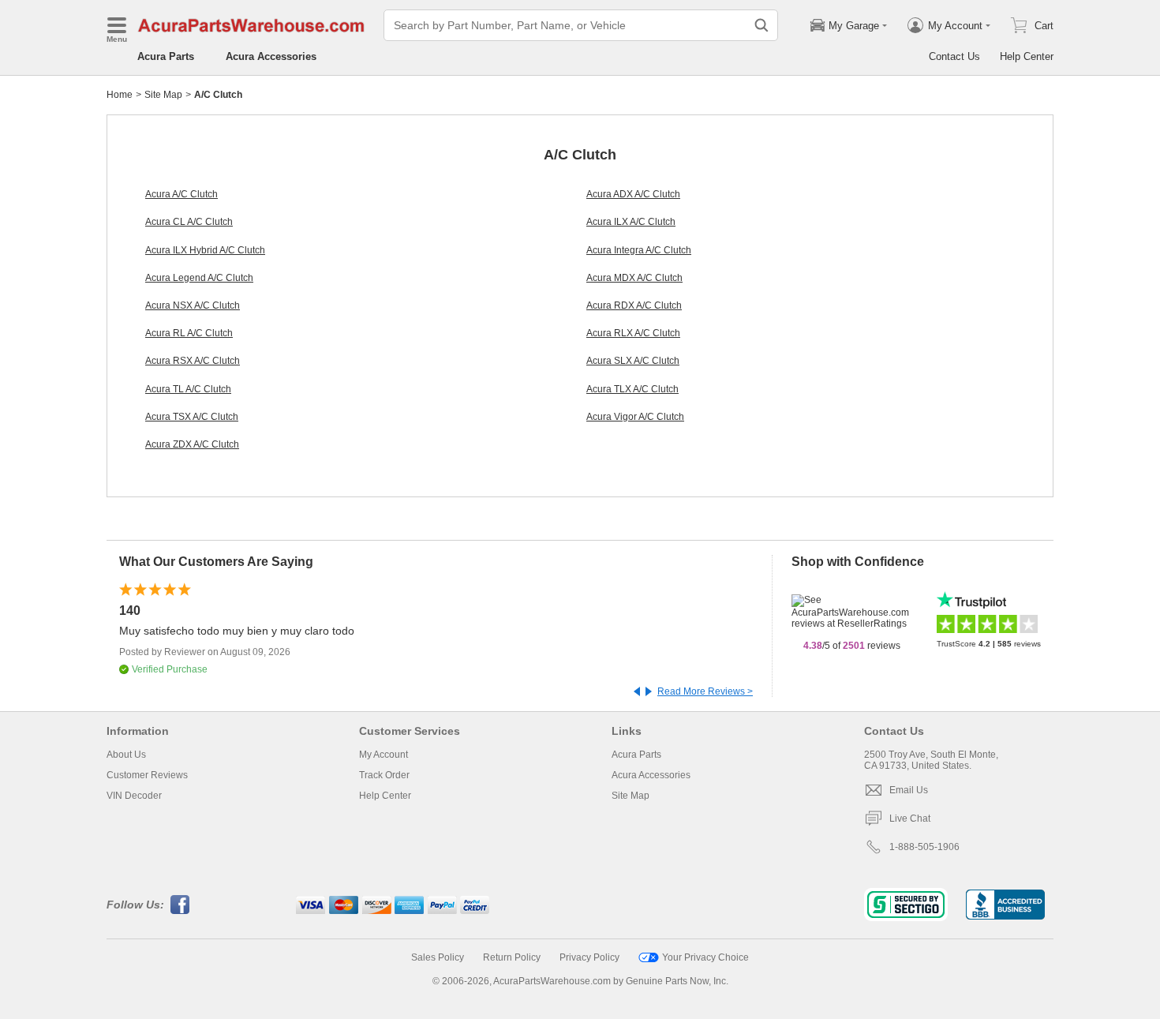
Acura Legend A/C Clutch (199, 277)
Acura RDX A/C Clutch (634, 305)
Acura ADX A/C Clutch (633, 194)
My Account (383, 754)
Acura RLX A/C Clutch (633, 333)
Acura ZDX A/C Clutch (192, 444)
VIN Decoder (134, 795)
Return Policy (512, 957)
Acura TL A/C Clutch (188, 389)
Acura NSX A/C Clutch (192, 305)
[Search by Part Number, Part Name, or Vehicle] (761, 25)
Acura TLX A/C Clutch (632, 389)
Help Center (1026, 56)
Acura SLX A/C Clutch (632, 360)
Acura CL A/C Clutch (189, 221)
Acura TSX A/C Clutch (191, 416)
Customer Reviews (147, 775)
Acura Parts (165, 56)
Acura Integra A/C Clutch (638, 250)
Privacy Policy (589, 957)
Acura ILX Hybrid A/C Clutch (205, 250)
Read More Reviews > (705, 691)
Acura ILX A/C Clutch (630, 221)
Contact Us (954, 56)
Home (120, 94)
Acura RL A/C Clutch (189, 333)
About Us (126, 754)
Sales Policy (437, 957)
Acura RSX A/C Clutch (192, 360)
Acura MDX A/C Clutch (634, 277)
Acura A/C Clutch (181, 194)
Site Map (163, 94)
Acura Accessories (271, 56)
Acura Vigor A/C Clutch (635, 416)
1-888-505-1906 (924, 846)
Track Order (384, 775)
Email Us (908, 790)
